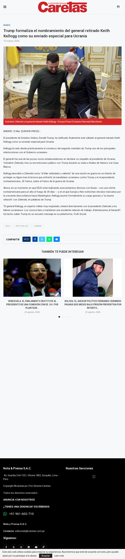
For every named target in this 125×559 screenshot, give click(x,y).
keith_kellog (22, 226)
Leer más (59, 556)
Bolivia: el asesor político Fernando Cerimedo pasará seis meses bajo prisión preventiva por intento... (92, 304)
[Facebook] (6, 547)
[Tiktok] (43, 547)
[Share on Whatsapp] (49, 239)
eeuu (8, 226)
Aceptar (46, 555)
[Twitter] (13, 547)
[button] (8, 288)
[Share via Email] (57, 239)
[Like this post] (27, 239)
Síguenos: (9, 538)
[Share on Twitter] (42, 239)
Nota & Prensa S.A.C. (17, 468)
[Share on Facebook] (35, 239)
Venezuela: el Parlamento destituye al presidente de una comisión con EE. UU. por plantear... (32, 304)
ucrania (37, 226)
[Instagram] (21, 547)
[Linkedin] (28, 547)
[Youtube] (36, 547)
